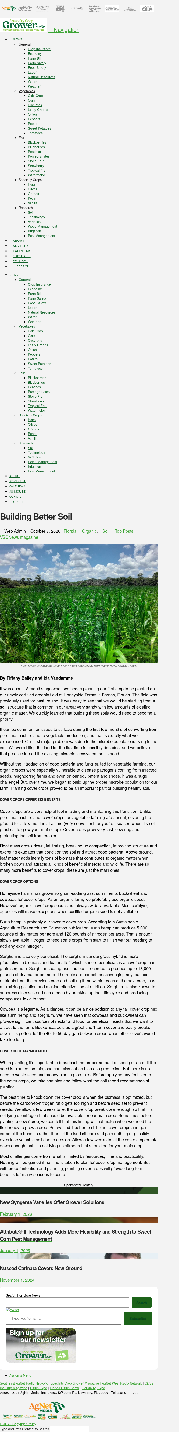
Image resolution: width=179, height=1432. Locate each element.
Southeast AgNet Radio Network (24, 1383)
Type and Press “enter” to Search (24, 1429)
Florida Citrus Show (64, 1388)
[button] (63, 29)
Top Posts (124, 531)
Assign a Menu (20, 1375)
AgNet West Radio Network (122, 1383)
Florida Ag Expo (93, 1388)
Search (141, 1302)
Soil (105, 531)
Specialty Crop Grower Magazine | (76, 1383)
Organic (89, 531)
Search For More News (23, 1295)
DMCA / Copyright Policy (18, 1423)
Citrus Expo (38, 1388)
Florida (70, 531)
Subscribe (137, 1318)
